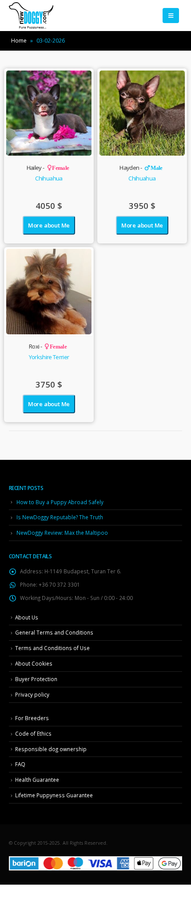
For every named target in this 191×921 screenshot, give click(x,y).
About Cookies (33, 663)
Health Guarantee (37, 779)
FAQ (20, 764)
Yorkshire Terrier (49, 357)
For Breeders (32, 717)
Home (19, 40)
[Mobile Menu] (171, 15)
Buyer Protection (36, 678)
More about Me (49, 225)
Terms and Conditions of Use (52, 647)
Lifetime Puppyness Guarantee (54, 795)
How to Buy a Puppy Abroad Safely (59, 502)
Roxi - (48, 346)
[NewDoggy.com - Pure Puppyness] (31, 15)
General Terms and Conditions (54, 632)
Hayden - (140, 168)
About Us (26, 617)
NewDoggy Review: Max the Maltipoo (62, 532)
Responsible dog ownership (51, 748)
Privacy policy (32, 694)
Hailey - (48, 168)
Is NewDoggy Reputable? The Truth (59, 517)
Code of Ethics (33, 733)
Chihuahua (48, 178)
